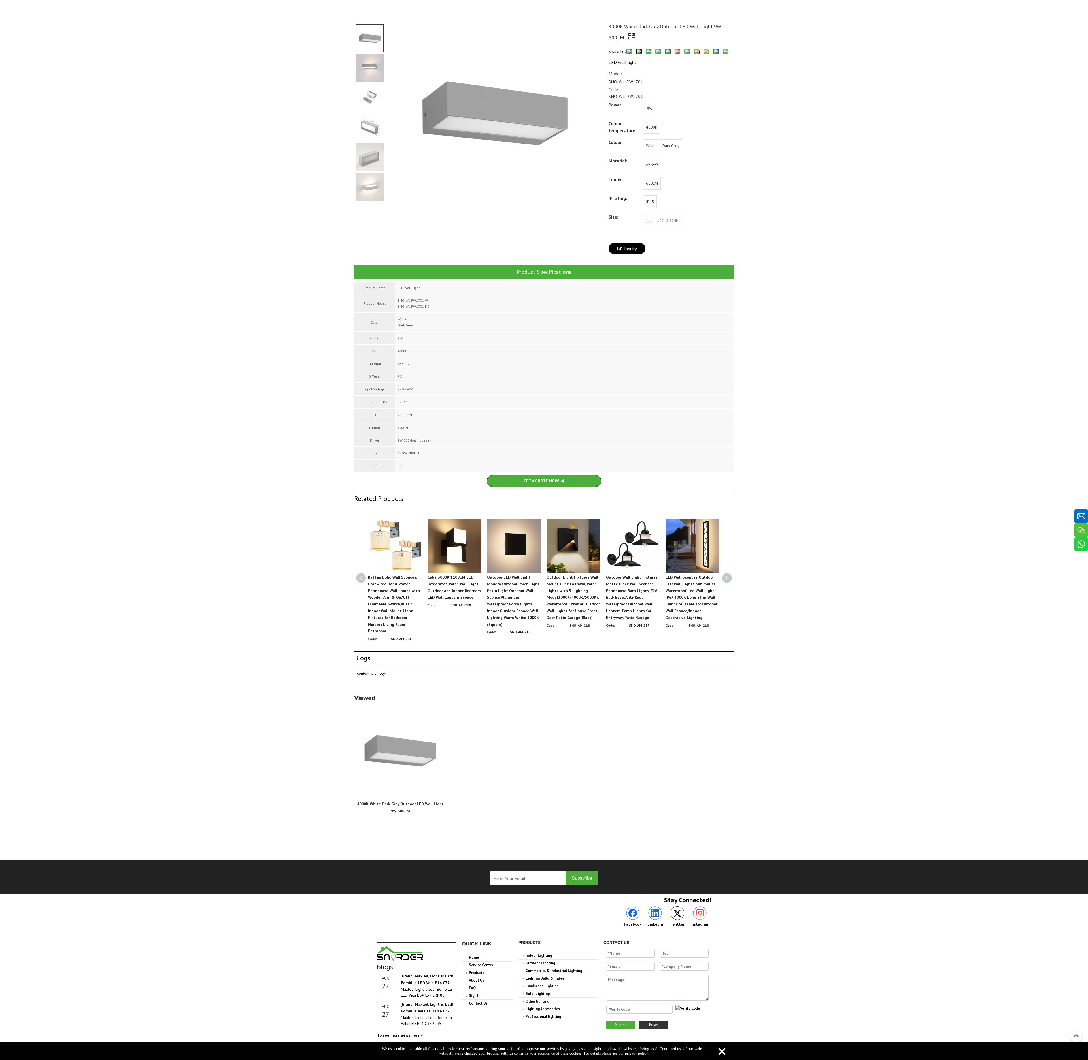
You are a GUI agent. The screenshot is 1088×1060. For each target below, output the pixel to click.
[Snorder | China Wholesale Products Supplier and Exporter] (400, 953)
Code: (614, 89)
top (1076, 1035)
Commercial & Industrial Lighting (554, 970)
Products (476, 972)
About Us (476, 980)
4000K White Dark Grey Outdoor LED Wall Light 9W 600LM (400, 807)
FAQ (472, 988)
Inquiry (630, 248)
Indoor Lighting (539, 955)
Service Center (481, 965)
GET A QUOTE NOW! (542, 480)
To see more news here (399, 1035)
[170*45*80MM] (649, 220)
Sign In (474, 995)
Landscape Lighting (542, 986)
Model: (615, 74)
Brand (407, 975)
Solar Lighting (538, 993)
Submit (621, 1024)
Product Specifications (544, 272)
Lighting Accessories (543, 1009)
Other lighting (537, 1001)
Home (474, 957)
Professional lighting (543, 1016)
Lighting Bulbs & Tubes (545, 978)
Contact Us (478, 1003)
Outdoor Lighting (540, 963)
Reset (653, 1024)
